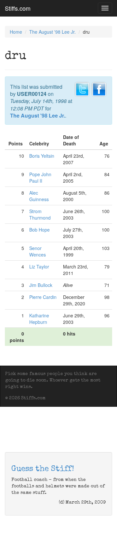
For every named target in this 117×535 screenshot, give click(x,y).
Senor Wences (37, 251)
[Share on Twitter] (82, 88)
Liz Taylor (39, 266)
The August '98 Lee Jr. (52, 31)
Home (16, 31)
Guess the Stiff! (42, 469)
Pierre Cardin (43, 297)
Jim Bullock (40, 285)
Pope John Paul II (40, 177)
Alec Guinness (39, 195)
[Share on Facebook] (99, 88)
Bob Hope (39, 229)
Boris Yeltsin (41, 156)
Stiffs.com (18, 8)
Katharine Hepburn (39, 318)
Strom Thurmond (40, 214)
